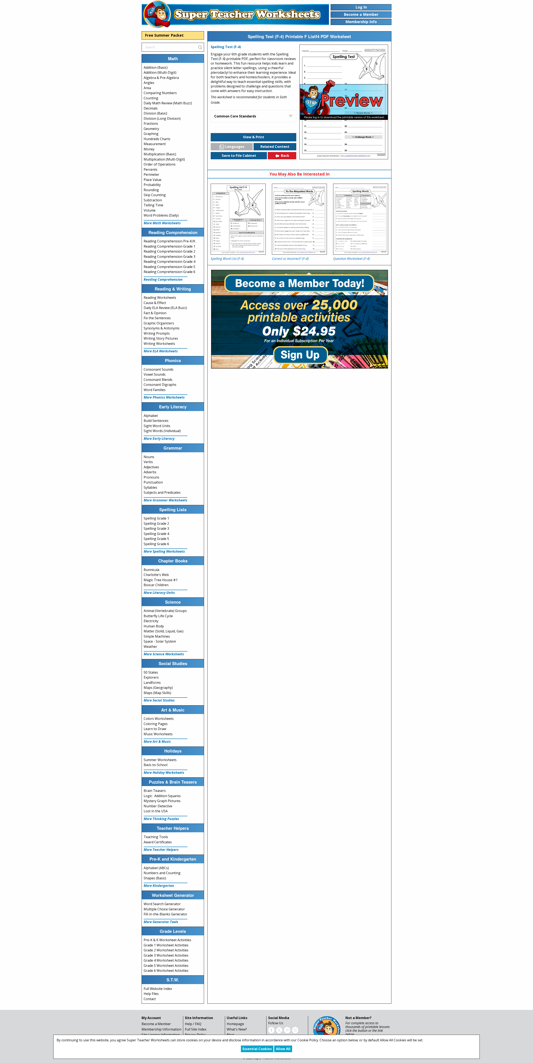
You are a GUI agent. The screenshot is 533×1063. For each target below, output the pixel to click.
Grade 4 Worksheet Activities (166, 960)
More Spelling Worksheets (164, 551)
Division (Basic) (155, 113)
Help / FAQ (193, 1024)
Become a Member (156, 1024)
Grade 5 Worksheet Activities (166, 965)
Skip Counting (155, 195)
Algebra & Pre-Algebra (161, 77)
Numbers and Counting (162, 873)
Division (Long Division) (162, 118)
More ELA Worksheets (161, 351)
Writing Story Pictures (161, 338)
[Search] (200, 47)
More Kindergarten (159, 885)
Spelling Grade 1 (156, 518)
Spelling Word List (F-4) (227, 258)
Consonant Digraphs (160, 384)
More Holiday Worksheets (164, 772)
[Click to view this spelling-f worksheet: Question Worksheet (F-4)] (360, 219)
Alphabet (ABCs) (156, 868)
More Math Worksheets (162, 223)
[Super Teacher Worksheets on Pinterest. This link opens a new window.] (287, 1029)
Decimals (151, 108)
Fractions (151, 123)
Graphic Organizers (159, 323)
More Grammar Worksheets (165, 500)
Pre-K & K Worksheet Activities (167, 940)
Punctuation (153, 482)
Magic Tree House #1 (161, 580)
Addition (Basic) (156, 67)
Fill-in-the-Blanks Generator (165, 914)
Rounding (151, 190)
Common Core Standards (235, 116)
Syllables (150, 487)
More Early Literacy (159, 438)
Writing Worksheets (159, 343)
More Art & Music (157, 741)
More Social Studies (159, 700)
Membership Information (161, 1029)
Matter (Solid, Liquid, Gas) (163, 631)
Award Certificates (158, 842)
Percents (150, 169)
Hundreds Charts (157, 139)
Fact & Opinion (155, 313)
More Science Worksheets (164, 654)
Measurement (155, 144)
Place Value (152, 179)
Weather (150, 646)
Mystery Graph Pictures (162, 801)
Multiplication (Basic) (160, 154)
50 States (151, 672)
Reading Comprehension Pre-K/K (169, 241)
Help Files (151, 993)
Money (149, 149)
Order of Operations (160, 164)
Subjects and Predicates (162, 492)
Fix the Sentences (157, 318)
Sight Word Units (157, 426)
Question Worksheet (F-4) (351, 258)
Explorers (151, 677)
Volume (150, 210)
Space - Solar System (160, 641)
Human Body (154, 626)
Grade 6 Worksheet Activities (166, 970)
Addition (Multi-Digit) (160, 72)
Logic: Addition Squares (162, 796)
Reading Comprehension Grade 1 (169, 246)
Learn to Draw (155, 729)
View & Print (253, 137)
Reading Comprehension (163, 279)
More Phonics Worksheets (164, 397)
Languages (234, 146)
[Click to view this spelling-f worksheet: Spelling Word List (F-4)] (238, 219)
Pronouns (151, 477)
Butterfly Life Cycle (158, 616)
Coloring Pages (156, 724)
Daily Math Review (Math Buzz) (168, 103)
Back (285, 155)
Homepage (235, 1024)
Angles (149, 82)
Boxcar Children (156, 585)
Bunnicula (151, 569)
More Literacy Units (159, 592)
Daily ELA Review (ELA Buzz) (165, 307)
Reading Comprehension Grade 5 (169, 266)
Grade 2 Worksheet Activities (166, 950)
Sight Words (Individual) (162, 431)
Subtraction (153, 200)
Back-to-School (155, 765)
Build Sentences (156, 420)
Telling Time (153, 205)
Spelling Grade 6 (156, 544)
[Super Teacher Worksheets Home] (235, 14)
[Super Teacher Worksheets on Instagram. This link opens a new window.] (295, 1029)
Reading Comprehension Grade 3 (169, 256)
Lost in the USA (156, 811)
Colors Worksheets (159, 718)
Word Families (155, 390)
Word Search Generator (162, 904)
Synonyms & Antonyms (161, 328)
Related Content (274, 146)
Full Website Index (158, 988)
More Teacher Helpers (161, 849)
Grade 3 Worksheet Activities (166, 955)
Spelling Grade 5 (156, 538)
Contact (150, 999)
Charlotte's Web (156, 574)
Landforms (152, 682)
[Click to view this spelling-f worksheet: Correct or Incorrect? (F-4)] (299, 219)
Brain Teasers (155, 790)
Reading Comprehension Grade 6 (169, 271)
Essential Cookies (257, 1049)
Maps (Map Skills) (157, 692)
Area (147, 88)
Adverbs (150, 472)
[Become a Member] (299, 318)
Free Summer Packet (164, 35)
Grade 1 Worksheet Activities (166, 945)
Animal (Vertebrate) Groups (165, 610)
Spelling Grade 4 (156, 533)
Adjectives (151, 467)
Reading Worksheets (160, 297)
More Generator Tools (161, 922)
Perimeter (151, 174)
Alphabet (151, 415)
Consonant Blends (158, 379)
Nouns (149, 457)
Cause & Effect (155, 302)
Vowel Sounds (155, 374)
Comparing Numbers (160, 93)
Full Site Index (195, 1029)
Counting (151, 98)
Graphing (151, 133)
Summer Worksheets (160, 760)
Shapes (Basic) (155, 878)
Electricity (151, 621)
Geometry (151, 128)
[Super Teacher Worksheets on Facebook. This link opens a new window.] (271, 1029)
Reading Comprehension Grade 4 (169, 261)
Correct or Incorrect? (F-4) (290, 258)
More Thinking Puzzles (161, 818)
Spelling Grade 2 (156, 523)
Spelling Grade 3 (156, 528)
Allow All (283, 1049)
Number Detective (158, 806)
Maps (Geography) (158, 687)
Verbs (148, 462)
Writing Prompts (157, 333)
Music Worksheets (158, 734)
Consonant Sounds (158, 369)
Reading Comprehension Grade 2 (169, 251)
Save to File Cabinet (239, 155)
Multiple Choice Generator (164, 909)
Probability (152, 184)
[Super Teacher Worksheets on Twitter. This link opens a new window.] (279, 1029)
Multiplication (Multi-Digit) (164, 159)
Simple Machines (157, 636)
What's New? (237, 1029)
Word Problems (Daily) (161, 215)
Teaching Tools (156, 837)
